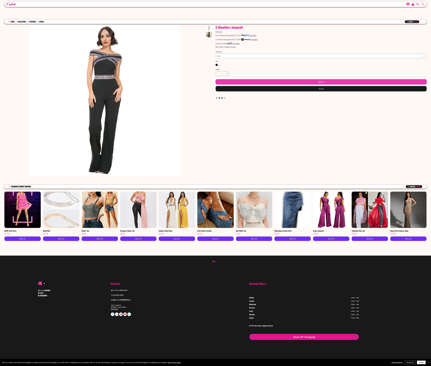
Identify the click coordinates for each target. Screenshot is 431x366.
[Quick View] (22, 210)
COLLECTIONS (22, 21)
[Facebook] (219, 98)
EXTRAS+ (41, 21)
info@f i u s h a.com (121, 300)
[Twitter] (225, 98)
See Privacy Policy (174, 362)
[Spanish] (44, 283)
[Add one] (226, 74)
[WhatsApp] (217, 98)
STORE (12, 21)
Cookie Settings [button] (397, 362)
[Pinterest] (222, 98)
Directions (114, 309)
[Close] (428, 362)
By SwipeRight (42, 295)
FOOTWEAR (32, 21)
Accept (421, 362)
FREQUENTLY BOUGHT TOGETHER (21, 186)
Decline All (410, 362)
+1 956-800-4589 (117, 295)
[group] (215, 216)
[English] (40, 283)
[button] (422, 4)
